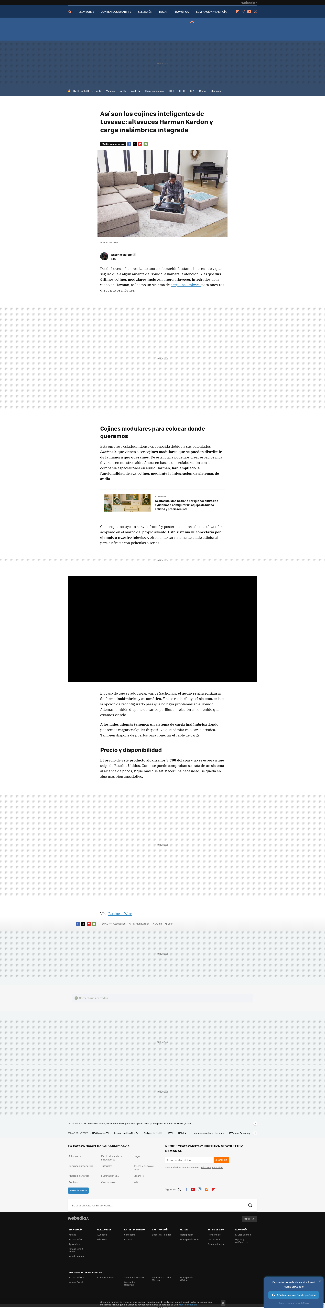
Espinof (128, 1239)
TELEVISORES (85, 12)
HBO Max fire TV (100, 1133)
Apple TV (135, 90)
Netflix (123, 90)
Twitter (255, 12)
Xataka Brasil (76, 1282)
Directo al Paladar (161, 1234)
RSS (206, 1188)
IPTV (170, 1133)
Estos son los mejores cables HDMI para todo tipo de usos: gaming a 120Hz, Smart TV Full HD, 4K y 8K (140, 1123)
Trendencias (214, 1234)
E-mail (146, 144)
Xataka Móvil (75, 1239)
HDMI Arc (183, 1133)
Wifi (136, 1182)
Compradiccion (216, 1244)
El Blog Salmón (243, 1234)
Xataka (72, 1234)
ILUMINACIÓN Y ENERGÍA (211, 12)
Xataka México (76, 1277)
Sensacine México (134, 1277)
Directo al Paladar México (161, 1279)
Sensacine (129, 1234)
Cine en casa (108, 1182)
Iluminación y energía (81, 1166)
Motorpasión (186, 1234)
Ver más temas (78, 1190)
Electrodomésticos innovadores (111, 1157)
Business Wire (120, 913)
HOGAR (163, 12)
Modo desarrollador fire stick (208, 1133)
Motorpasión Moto (189, 1239)
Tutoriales (106, 1166)
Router (203, 90)
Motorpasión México (186, 1279)
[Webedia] (249, 3)
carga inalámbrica (186, 284)
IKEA (192, 90)
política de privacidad (211, 1167)
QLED (182, 90)
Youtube (249, 12)
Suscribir (221, 1160)
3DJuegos (101, 1234)
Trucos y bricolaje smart (144, 1167)
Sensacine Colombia (129, 1283)
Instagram (243, 12)
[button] (123, 254)
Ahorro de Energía (79, 1175)
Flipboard (237, 12)
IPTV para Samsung (239, 1133)
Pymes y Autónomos (241, 1241)
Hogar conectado (154, 90)
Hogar (137, 1156)
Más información (188, 1304)
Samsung (216, 90)
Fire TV (97, 90)
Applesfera (74, 1244)
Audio (158, 923)
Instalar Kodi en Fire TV (126, 1133)
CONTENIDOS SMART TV (116, 12)
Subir (247, 1218)
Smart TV (139, 1175)
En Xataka (163, 496)
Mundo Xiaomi (76, 1256)
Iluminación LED (110, 1175)
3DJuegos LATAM (105, 1277)
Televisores (75, 1156)
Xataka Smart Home (76, 1250)
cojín (170, 923)
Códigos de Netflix (153, 1133)
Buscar (250, 1205)
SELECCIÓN (145, 12)
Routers (73, 1182)
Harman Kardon (140, 923)
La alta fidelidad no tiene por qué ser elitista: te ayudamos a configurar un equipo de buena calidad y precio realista (186, 505)
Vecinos (110, 90)
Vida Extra (101, 1239)
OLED (171, 90)
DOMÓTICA (182, 12)
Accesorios (119, 923)
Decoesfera (214, 1239)
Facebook (129, 144)
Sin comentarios (114, 144)
